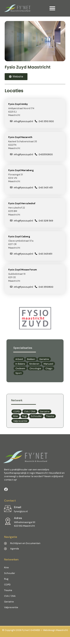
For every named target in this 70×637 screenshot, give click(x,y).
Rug (24, 416)
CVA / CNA (30, 411)
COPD (16, 411)
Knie (15, 416)
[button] (52, 8)
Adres (18, 518)
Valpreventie (20, 420)
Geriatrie (45, 411)
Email (17, 507)
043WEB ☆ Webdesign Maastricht (49, 630)
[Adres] (7, 521)
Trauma (50, 416)
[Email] (7, 508)
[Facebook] (6, 489)
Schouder (36, 416)
